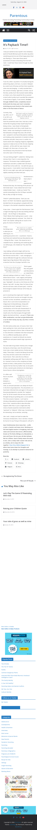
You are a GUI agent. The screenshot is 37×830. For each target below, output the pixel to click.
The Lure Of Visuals (26, 481)
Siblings (3, 762)
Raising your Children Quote (15, 508)
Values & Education (7, 768)
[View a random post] (33, 30)
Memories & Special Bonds (10, 40)
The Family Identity (7, 680)
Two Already (5, 664)
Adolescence (5, 721)
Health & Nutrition (6, 727)
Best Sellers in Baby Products (10, 629)
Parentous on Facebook (11, 708)
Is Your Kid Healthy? (7, 683)
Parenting (4, 745)
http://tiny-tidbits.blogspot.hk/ (18, 445)
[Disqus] (18, 551)
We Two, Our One (6, 689)
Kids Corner (5, 733)
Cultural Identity (6, 692)
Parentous (18, 15)
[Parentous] (3, 30)
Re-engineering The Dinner (13, 476)
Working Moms (5, 771)
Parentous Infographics (8, 751)
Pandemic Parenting (7, 742)
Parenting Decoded (7, 748)
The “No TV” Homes (7, 667)
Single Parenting (6, 765)
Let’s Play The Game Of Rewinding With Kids (17, 494)
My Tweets (4, 702)
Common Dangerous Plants (9, 672)
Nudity (3, 670)
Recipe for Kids (6, 760)
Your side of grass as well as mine (17, 521)
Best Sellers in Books (7, 626)
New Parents (5, 739)
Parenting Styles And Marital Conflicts (12, 686)
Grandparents (5, 724)
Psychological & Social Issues (10, 757)
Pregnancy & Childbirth (8, 754)
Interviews (4, 730)
